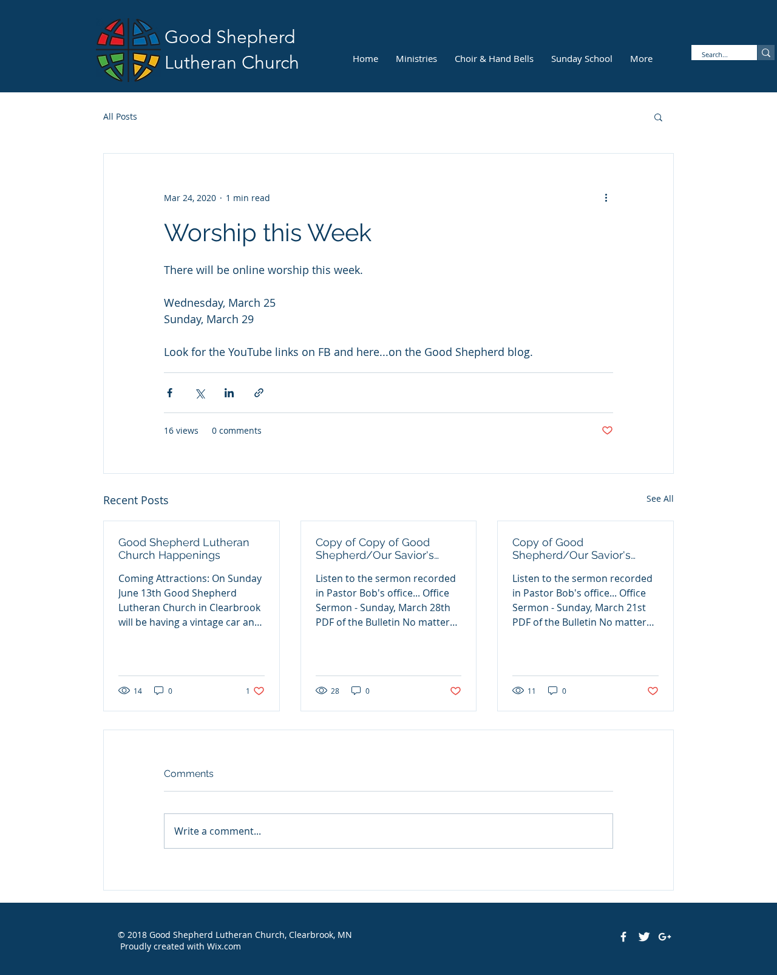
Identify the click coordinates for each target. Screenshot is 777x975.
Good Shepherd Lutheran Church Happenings (183, 548)
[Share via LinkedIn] (229, 393)
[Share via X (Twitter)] (199, 393)
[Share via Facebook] (169, 393)
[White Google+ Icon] (664, 936)
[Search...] (766, 52)
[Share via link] (259, 393)
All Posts (120, 116)
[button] (658, 116)
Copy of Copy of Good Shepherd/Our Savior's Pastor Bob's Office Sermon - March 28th (385, 548)
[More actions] (606, 197)
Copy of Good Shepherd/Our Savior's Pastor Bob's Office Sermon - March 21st (582, 548)
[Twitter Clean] (644, 936)
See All (660, 498)
